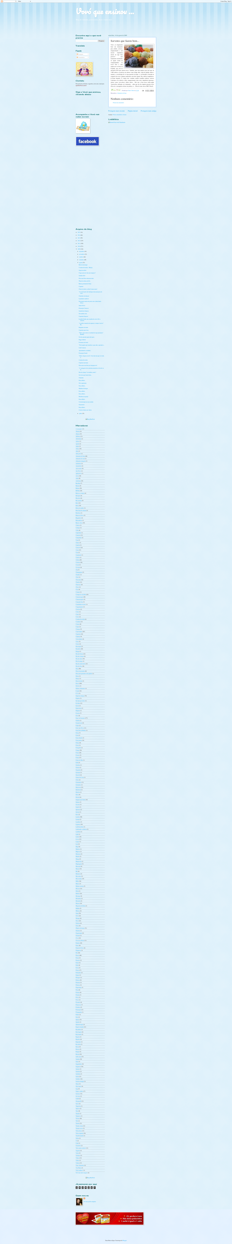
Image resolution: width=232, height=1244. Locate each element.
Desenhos (78, 649)
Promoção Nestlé (83, 353)
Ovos (77, 938)
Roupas (77, 1051)
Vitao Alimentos (80, 1165)
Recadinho (78, 1029)
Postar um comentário (118, 102)
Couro (77, 614)
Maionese (78, 854)
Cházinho (81, 378)
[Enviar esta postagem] (142, 90)
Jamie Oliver (82, 305)
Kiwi (77, 814)
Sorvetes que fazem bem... (85, 375)
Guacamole (81, 404)
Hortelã (77, 797)
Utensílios (78, 1145)
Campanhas (78, 537)
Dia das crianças (80, 656)
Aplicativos (78, 473)
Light (77, 834)
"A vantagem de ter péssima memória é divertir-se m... (91, 368)
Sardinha (78, 1074)
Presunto (78, 1002)
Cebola (77, 560)
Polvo (77, 997)
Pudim (77, 1014)
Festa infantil (79, 738)
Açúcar (77, 441)
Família (78, 720)
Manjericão (78, 861)
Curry (77, 641)
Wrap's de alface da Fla (84, 281)
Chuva (77, 587)
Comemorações (79, 599)
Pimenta (78, 982)
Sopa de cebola (82, 270)
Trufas (77, 1138)
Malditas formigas (83, 388)
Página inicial (133, 111)
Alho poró (78, 453)
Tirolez (77, 1118)
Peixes (77, 970)
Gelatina (78, 765)
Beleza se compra (80, 493)
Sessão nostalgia (80, 1081)
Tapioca (78, 1108)
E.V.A (77, 693)
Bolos (77, 505)
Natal (77, 913)
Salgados (78, 1066)
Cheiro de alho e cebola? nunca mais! (88, 289)
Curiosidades (79, 639)
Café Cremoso (82, 348)
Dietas (77, 676)
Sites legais (78, 1086)
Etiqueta (78, 710)
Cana (77, 540)
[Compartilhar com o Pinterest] (153, 91)
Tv (76, 1141)
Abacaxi (78, 434)
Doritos (77, 686)
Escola (77, 706)
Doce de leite (79, 681)
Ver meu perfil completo (90, 1201)
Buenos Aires (79, 523)
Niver (77, 921)
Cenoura (78, 562)
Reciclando (78, 1034)
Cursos (77, 644)
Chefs (77, 577)
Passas (77, 958)
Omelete (78, 930)
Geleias (77, 767)
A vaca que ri (79, 429)
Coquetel (81, 286)
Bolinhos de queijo (83, 396)
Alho (77, 451)
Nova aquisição (82, 383)
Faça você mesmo (80, 718)
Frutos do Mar (79, 760)
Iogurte (77, 807)
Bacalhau (78, 483)
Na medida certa (83, 313)
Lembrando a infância (81, 829)
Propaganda (79, 1012)
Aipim (77, 446)
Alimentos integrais (81, 461)
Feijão (77, 725)
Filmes (77, 743)
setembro (81, 260)
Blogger (125, 1240)
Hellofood (78, 790)
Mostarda (78, 901)
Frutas (77, 757)
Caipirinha (78, 533)
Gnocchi (78, 775)
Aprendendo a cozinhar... (85, 350)
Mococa (78, 888)
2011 (79, 243)
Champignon (79, 572)
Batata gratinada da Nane (85, 284)
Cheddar (78, 575)
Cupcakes (78, 634)
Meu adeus (78, 876)
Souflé (77, 1098)
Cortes (77, 612)
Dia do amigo (79, 661)
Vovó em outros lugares (82, 1173)
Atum (77, 478)
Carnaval (78, 547)
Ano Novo (78, 471)
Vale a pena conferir (81, 1148)
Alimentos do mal (80, 458)
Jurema (77, 812)
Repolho (78, 1039)
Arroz (77, 476)
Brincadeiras (79, 520)
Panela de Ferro (80, 948)
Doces (77, 683)
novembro (82, 254)
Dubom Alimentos (80, 688)
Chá (77, 570)
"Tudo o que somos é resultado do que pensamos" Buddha (91, 333)
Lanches (78, 817)
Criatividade (79, 631)
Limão (77, 837)
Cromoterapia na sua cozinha (86, 402)
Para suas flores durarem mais (86, 278)
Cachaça (78, 528)
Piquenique (78, 987)
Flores (77, 745)
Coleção (78, 592)
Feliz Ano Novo (80, 728)
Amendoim (78, 466)
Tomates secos (79, 1128)
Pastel (77, 963)
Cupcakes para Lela (83, 330)
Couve (77, 617)
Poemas (78, 992)
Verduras (78, 1155)
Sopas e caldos (79, 1091)
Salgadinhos (79, 1064)
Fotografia (78, 748)
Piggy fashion (82, 340)
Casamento (78, 555)
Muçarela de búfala (80, 906)
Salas (77, 1061)
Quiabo (77, 1022)
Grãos (77, 780)
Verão (77, 1153)
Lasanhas (78, 822)
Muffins (77, 908)
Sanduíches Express (84, 311)
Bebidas (78, 490)
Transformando (79, 1136)
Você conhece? (79, 1170)
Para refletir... (82, 380)
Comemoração (79, 597)
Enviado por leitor (80, 701)
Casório (78, 557)
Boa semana (79, 500)
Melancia (78, 874)
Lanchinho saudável (84, 299)
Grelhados (78, 785)
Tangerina (78, 1106)
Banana (77, 486)
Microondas (79, 879)
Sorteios (78, 1094)
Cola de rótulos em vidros (85, 410)
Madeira (78, 849)
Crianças (78, 629)
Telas (77, 1111)
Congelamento (79, 607)
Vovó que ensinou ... (105, 11)
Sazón (77, 1076)
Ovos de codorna (80, 940)
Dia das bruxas (79, 654)
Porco (77, 1000)
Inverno (78, 804)
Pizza (77, 990)
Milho (77, 881)
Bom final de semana (81, 510)
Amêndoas (78, 463)
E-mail (77, 691)
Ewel (77, 715)
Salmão (77, 1069)
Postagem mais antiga (148, 111)
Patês (77, 965)
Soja (77, 1089)
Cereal (77, 565)
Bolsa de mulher (80, 508)
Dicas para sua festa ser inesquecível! (88, 365)
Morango (78, 896)
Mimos (77, 884)
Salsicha (78, 1071)
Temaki (77, 1113)
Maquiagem (79, 864)
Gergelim (78, 770)
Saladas (77, 1059)
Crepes (77, 626)
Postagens (80, 54)
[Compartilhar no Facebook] (151, 91)
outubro (81, 257)
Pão (77, 953)
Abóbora (78, 436)
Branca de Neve (80, 515)
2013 (79, 238)
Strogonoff (78, 1101)
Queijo (77, 1019)
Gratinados (78, 782)
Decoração (78, 646)
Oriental (78, 935)
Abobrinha (78, 439)
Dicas (77, 668)
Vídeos (77, 1158)
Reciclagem (79, 1032)
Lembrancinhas (79, 827)
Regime (78, 1037)
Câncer (77, 542)
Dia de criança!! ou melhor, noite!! (87, 372)
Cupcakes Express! (83, 316)
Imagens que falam (80, 799)
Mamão (77, 856)
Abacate (78, 431)
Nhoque (78, 918)
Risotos (77, 1049)
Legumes (78, 824)
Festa (77, 735)
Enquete (78, 698)
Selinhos (78, 1079)
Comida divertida (83, 360)
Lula (77, 844)
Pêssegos (78, 977)
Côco (77, 589)
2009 (79, 249)
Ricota (77, 1047)
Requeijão (78, 1042)
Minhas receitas (79, 886)
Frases (77, 753)
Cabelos (78, 525)
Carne (77, 550)
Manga (77, 859)
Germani (78, 772)
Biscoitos (78, 498)
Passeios (78, 960)
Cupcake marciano (83, 363)
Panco (77, 945)
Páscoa (77, 955)
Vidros (77, 1160)
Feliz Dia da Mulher (81, 730)
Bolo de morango (83, 265)
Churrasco (78, 584)
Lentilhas (78, 832)
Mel (77, 871)
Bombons (78, 513)
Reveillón (78, 1044)
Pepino (77, 975)
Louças (77, 841)
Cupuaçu (78, 636)
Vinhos (77, 1163)
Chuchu (78, 582)
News (77, 916)
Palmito (78, 943)
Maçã (77, 846)
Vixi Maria (78, 1168)
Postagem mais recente (116, 111)
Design (77, 651)
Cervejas (78, 567)
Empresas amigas (80, 696)
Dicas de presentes (80, 671)
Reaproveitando (80, 1027)
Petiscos (78, 980)
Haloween (78, 787)
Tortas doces (79, 1131)
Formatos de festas (83, 342)
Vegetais (78, 1150)
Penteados (78, 972)
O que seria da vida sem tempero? (87, 273)
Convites (78, 609)
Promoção (78, 1010)
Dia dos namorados (80, 664)
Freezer (77, 755)
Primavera (78, 1005)
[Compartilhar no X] (149, 91)
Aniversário (79, 468)
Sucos (77, 1103)
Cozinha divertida (80, 619)
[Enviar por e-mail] (146, 91)
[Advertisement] (109, 27)
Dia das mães (79, 659)
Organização (79, 933)
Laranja (77, 819)
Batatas (77, 488)
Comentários (81, 57)
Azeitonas (78, 481)
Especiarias (78, 708)
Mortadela (78, 898)
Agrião (77, 444)
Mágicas (78, 851)
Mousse (77, 903)
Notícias (78, 923)
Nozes (77, 925)
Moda (77, 891)
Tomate (77, 1123)
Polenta (77, 995)
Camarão (78, 535)
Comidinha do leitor (81, 604)
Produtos (78, 1007)
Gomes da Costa (80, 777)
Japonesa (78, 809)
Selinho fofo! (82, 275)
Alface (77, 449)
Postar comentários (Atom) (119, 114)
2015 (79, 232)
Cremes (77, 624)
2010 (79, 246)
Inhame (77, 802)
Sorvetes (78, 1096)
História (78, 792)
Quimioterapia (79, 1024)
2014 (79, 235)
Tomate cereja (79, 1126)
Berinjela (78, 495)
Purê (77, 1017)
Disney (77, 678)
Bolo (77, 503)
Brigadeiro (78, 518)
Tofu (77, 1121)
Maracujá (78, 866)
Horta (77, 794)
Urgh (77, 1143)
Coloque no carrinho (81, 594)
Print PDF (117, 90)
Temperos (78, 1116)
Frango (77, 750)
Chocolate (78, 580)
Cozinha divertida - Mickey (86, 267)
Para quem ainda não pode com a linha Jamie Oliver (90, 302)
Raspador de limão (83, 327)
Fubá (77, 762)
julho (80, 413)
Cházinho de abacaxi (84, 296)
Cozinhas (78, 621)
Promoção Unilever (84, 308)
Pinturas (78, 985)
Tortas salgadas (79, 1133)
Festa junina (79, 740)
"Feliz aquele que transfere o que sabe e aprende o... (91, 345)
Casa (77, 552)
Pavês (77, 968)
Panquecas (78, 950)
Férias (77, 733)
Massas (77, 869)
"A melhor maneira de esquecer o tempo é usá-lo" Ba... (91, 324)
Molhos (77, 893)
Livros (77, 839)
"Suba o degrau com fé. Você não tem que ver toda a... (91, 356)
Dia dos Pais (79, 666)
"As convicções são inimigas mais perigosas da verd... (90, 292)
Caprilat (78, 545)
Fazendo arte (79, 723)
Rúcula (77, 1054)
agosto (81, 262)
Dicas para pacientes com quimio (84, 673)
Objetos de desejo (80, 928)
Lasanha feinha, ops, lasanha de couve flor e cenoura (89, 319)
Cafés (77, 530)
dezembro (81, 251)
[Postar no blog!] (148, 91)
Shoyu (77, 1084)
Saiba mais (78, 1056)
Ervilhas (78, 703)
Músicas (78, 911)
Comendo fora (79, 602)
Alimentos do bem (121, 93)
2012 (79, 240)
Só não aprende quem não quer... (87, 337)
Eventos (78, 713)
